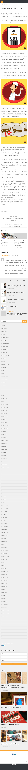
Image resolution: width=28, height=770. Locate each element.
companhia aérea (5, 343)
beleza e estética (5, 337)
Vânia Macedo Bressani (9, 258)
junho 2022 (4, 449)
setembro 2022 (5, 440)
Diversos (14, 311)
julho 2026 (4, 395)
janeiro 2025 (4, 413)
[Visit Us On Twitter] (4, 646)
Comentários (6, 255)
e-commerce (4, 361)
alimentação (4, 4)
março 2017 (4, 568)
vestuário (4, 385)
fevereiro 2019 (5, 526)
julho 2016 (4, 589)
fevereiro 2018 (5, 550)
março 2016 (4, 601)
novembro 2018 (5, 532)
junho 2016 (4, 592)
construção (4, 352)
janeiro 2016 (4, 607)
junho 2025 (4, 410)
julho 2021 (4, 476)
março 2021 (4, 488)
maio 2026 (4, 401)
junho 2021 (4, 479)
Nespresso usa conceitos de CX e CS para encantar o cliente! (6, 242)
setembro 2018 (5, 538)
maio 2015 (4, 631)
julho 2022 (4, 446)
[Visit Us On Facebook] (2, 646)
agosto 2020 (4, 494)
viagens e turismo (5, 388)
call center (4, 340)
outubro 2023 (5, 428)
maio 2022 (4, 452)
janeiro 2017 (4, 574)
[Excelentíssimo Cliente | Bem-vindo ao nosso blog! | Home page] (2, 2)
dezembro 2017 (5, 556)
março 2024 (4, 422)
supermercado (5, 379)
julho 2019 (4, 514)
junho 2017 (4, 559)
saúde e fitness (5, 376)
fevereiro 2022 (5, 461)
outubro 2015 (5, 616)
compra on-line (5, 349)
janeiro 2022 (4, 464)
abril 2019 (4, 520)
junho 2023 (4, 434)
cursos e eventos (5, 355)
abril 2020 (4, 502)
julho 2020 (4, 496)
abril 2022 (4, 455)
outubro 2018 (5, 535)
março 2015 (4, 637)
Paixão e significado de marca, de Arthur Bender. (11, 726)
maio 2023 (4, 437)
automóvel (9, 298)
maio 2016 (4, 595)
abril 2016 (4, 598)
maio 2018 (4, 544)
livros (3, 370)
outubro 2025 (5, 407)
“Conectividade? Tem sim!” (12, 306)
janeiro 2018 (4, 553)
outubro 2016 (5, 580)
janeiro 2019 (4, 529)
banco (3, 334)
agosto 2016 (4, 586)
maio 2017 (4, 562)
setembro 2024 (5, 416)
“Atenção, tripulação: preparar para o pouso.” (10, 744)
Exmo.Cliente (5, 10)
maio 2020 (4, 499)
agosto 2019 (4, 511)
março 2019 (4, 523)
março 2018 (4, 547)
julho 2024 (4, 419)
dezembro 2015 (5, 610)
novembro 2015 (5, 613)
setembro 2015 (5, 619)
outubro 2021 (5, 470)
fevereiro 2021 (5, 491)
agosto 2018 (4, 541)
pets (3, 373)
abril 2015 (4, 634)
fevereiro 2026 (5, 404)
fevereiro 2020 (5, 505)
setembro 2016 (5, 583)
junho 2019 (4, 517)
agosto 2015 (4, 622)
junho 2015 (4, 628)
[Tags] (24, 280)
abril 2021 (4, 485)
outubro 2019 (5, 508)
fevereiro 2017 (5, 571)
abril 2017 (4, 565)
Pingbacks (15, 255)
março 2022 (4, 458)
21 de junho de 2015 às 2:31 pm (20, 258)
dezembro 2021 (5, 467)
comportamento (5, 346)
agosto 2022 (4, 443)
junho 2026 (4, 398)
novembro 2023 (5, 425)
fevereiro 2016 (5, 604)
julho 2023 (4, 431)
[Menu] (26, 1)
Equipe (5, 211)
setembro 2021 (5, 473)
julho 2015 (4, 625)
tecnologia (4, 382)
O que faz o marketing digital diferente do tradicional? (12, 707)
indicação (4, 367)
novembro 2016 (5, 577)
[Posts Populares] (10, 280)
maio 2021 (4, 482)
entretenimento (5, 364)
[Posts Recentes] (4, 280)
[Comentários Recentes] (17, 280)
